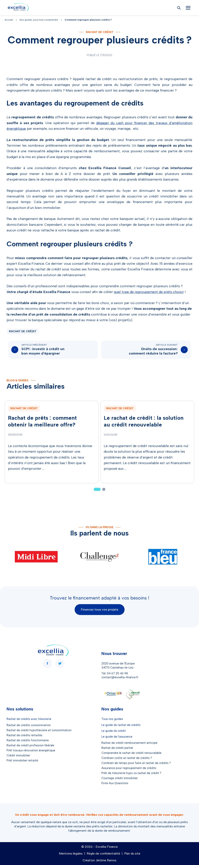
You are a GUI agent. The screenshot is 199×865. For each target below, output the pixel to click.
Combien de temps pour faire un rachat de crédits (134, 763)
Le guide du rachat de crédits (121, 725)
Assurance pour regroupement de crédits (128, 768)
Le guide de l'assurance (116, 736)
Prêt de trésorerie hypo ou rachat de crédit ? (131, 773)
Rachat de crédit (99, 32)
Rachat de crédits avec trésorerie (29, 719)
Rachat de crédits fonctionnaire (28, 740)
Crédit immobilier (18, 755)
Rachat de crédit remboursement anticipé (129, 743)
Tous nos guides (112, 719)
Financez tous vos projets (99, 609)
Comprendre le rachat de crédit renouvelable (131, 753)
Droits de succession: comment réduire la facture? (153, 351)
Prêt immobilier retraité (22, 760)
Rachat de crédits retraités (24, 735)
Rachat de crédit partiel (117, 748)
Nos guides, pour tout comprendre (39, 19)
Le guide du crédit (113, 731)
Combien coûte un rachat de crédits (125, 758)
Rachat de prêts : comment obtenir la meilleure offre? (42, 421)
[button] (97, 489)
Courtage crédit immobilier (119, 778)
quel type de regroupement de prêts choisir (149, 292)
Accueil (9, 19)
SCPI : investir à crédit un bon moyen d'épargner (43, 351)
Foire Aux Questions (114, 783)
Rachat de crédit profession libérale (30, 745)
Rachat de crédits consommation (29, 725)
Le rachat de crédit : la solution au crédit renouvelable (143, 421)
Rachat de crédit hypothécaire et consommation (39, 730)
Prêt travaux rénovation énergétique (31, 750)
